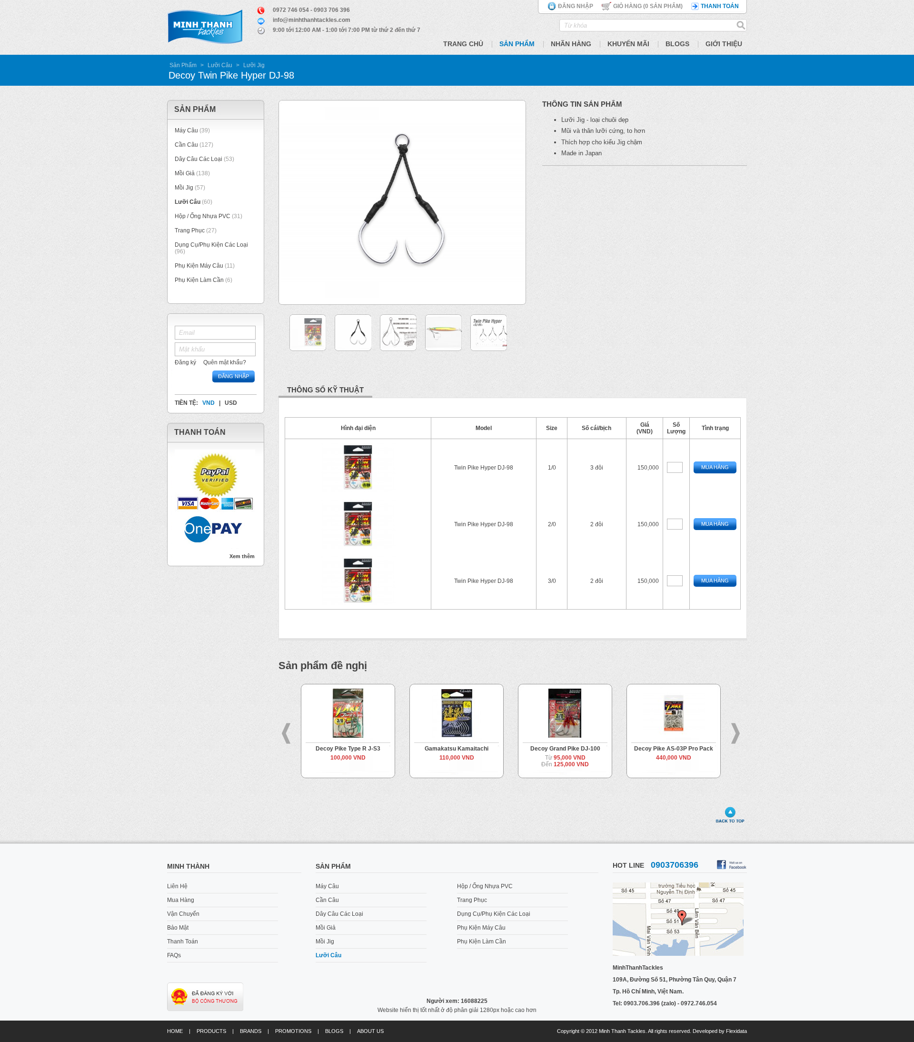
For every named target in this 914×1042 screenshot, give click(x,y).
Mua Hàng (715, 467)
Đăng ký (185, 362)
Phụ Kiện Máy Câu (199, 265)
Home (175, 1031)
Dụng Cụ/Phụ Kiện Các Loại (211, 244)
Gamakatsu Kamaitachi (446, 748)
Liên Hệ (177, 886)
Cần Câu (186, 144)
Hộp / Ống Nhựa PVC (202, 216)
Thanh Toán (182, 941)
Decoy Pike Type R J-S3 (338, 748)
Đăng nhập (575, 6)
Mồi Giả (185, 173)
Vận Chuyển (183, 914)
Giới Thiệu (723, 44)
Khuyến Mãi (628, 44)
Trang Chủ (463, 44)
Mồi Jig (184, 187)
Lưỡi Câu (220, 65)
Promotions (293, 1031)
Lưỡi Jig (254, 65)
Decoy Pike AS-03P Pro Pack (663, 748)
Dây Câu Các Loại (198, 159)
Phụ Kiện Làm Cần (199, 280)
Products (211, 1031)
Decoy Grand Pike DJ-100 (555, 748)
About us (370, 1031)
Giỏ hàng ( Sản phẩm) (648, 6)
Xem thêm (242, 556)
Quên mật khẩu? (224, 362)
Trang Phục (190, 230)
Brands (250, 1031)
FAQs (174, 955)
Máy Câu (186, 130)
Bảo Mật (178, 927)
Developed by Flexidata (720, 1031)
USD (231, 403)
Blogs (677, 44)
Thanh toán (720, 6)
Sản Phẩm (517, 44)
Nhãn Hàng (571, 44)
